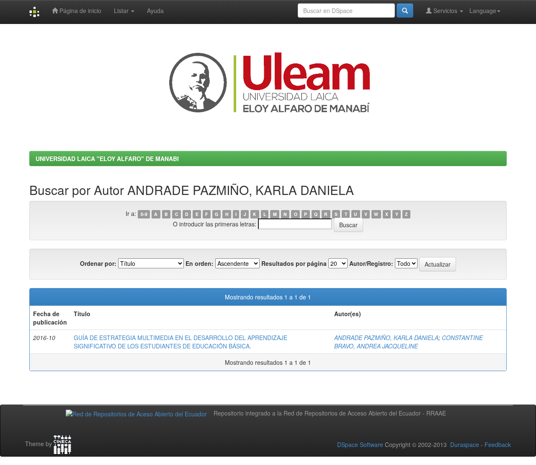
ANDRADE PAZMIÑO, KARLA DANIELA (386, 337)
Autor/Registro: (371, 263)
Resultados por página (294, 263)
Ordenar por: (98, 263)
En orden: (200, 263)
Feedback (497, 444)
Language (482, 10)
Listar (122, 10)
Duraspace (464, 444)
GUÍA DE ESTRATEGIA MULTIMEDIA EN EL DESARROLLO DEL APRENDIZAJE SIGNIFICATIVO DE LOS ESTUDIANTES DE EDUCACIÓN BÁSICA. (180, 341)
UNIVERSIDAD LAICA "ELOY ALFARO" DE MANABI (107, 158)
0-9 (144, 214)
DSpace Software (360, 444)
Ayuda (155, 10)
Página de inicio (79, 10)
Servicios (445, 10)
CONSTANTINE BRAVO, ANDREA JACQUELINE (408, 341)
